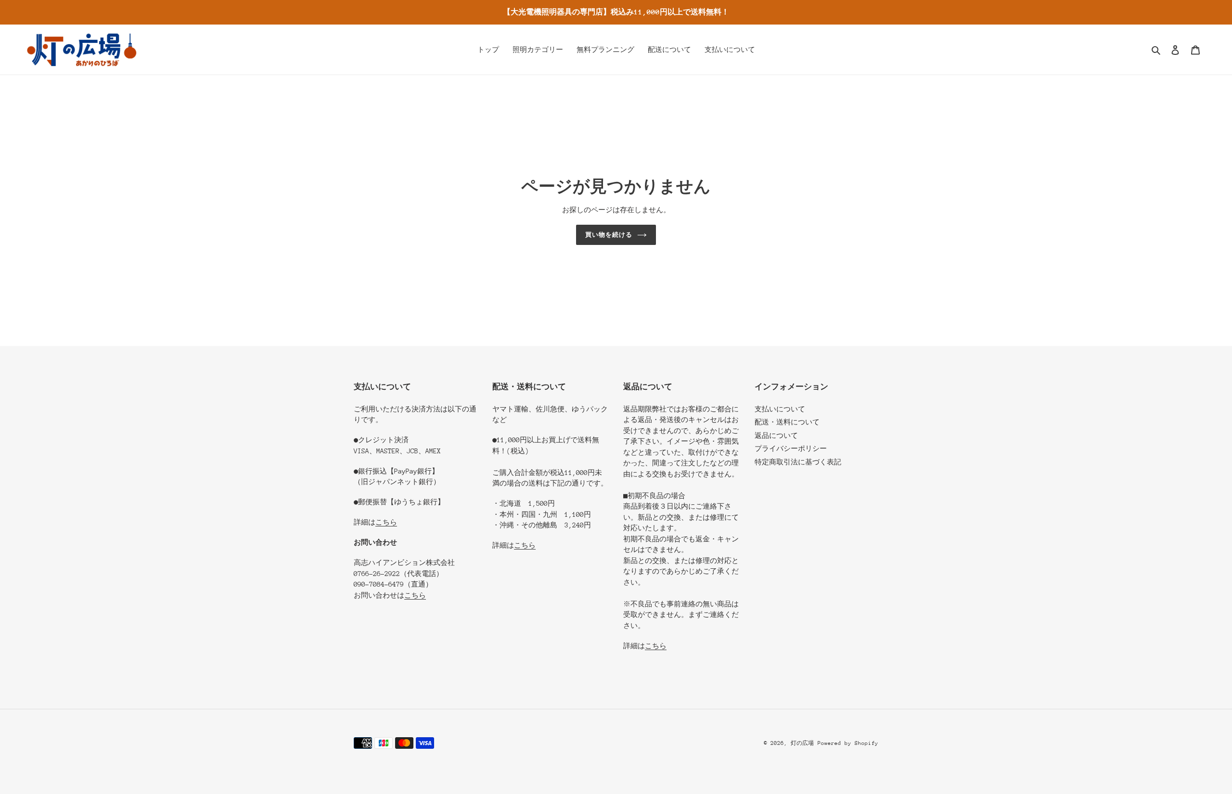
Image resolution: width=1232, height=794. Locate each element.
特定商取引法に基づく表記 (798, 462)
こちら (386, 522)
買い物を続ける (608, 234)
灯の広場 (802, 743)
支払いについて (780, 409)
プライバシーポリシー (791, 448)
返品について (776, 435)
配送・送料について (787, 422)
